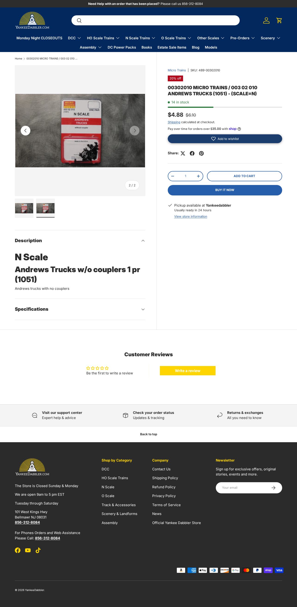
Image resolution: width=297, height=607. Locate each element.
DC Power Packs (122, 47)
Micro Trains (177, 70)
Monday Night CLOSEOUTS (39, 38)
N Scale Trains (138, 38)
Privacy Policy (164, 496)
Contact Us (161, 469)
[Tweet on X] (182, 153)
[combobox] (155, 21)
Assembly (88, 47)
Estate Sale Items (172, 47)
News (156, 513)
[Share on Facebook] (192, 153)
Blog (195, 47)
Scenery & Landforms (119, 513)
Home (18, 58)
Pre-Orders (239, 38)
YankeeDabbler (34, 590)
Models (211, 47)
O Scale (108, 496)
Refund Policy (163, 487)
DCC (72, 38)
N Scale (108, 487)
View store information (190, 216)
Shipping (174, 122)
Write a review (187, 370)
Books (147, 47)
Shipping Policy (165, 478)
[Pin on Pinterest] (201, 153)
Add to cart (244, 176)
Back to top (148, 434)
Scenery (268, 38)
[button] (279, 20)
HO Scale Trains (100, 38)
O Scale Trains (173, 38)
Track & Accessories (119, 505)
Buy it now (224, 190)
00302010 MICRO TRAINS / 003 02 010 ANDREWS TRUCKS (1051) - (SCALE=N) (52, 58)
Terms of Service (166, 505)
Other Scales (208, 38)
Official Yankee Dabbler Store (176, 523)
